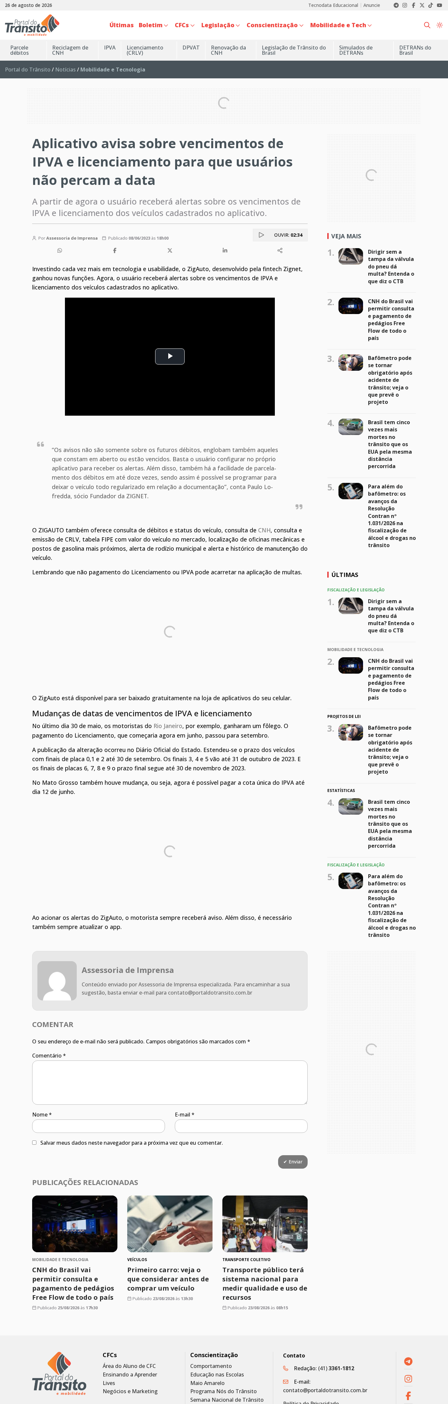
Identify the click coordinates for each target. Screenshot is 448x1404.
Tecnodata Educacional (333, 5)
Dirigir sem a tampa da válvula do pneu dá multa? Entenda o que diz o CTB (391, 266)
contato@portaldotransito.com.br (325, 1390)
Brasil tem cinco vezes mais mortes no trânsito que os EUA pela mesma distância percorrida (390, 444)
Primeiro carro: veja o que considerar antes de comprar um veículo (168, 1279)
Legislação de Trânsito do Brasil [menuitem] (294, 50)
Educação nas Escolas (217, 1375)
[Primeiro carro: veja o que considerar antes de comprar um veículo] (170, 1224)
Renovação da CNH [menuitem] (228, 50)
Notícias (65, 69)
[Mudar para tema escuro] (439, 25)
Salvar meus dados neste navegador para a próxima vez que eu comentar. (131, 1142)
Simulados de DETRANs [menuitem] (356, 50)
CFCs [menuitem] (182, 25)
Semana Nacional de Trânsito (227, 1400)
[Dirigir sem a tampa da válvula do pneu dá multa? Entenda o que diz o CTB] (350, 256)
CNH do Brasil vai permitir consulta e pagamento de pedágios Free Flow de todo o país (73, 1283)
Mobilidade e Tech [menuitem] (338, 25)
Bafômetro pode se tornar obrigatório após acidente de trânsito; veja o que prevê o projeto (390, 379)
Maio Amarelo (207, 1383)
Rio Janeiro (167, 726)
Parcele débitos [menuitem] (19, 50)
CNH (264, 530)
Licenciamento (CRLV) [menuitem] (145, 50)
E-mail (184, 1114)
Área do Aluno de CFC (129, 1366)
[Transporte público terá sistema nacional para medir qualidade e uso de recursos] (265, 1224)
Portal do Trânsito (28, 69)
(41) (336, 1368)
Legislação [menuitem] (217, 25)
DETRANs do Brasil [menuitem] (415, 50)
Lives (109, 1383)
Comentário (49, 1055)
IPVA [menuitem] (109, 47)
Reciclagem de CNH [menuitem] (70, 50)
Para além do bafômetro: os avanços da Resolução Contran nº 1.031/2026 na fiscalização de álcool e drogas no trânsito (392, 516)
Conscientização (214, 1355)
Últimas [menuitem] (122, 25)
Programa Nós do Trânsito (223, 1391)
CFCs (110, 1355)
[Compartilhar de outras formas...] (280, 250)
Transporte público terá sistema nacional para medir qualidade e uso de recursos (264, 1283)
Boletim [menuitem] (151, 25)
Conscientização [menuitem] (272, 25)
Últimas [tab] (344, 575)
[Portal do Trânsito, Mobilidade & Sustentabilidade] (59, 1373)
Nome (42, 1114)
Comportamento (211, 1366)
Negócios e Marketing (130, 1391)
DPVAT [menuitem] (191, 47)
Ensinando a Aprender (130, 1375)
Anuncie (371, 5)
